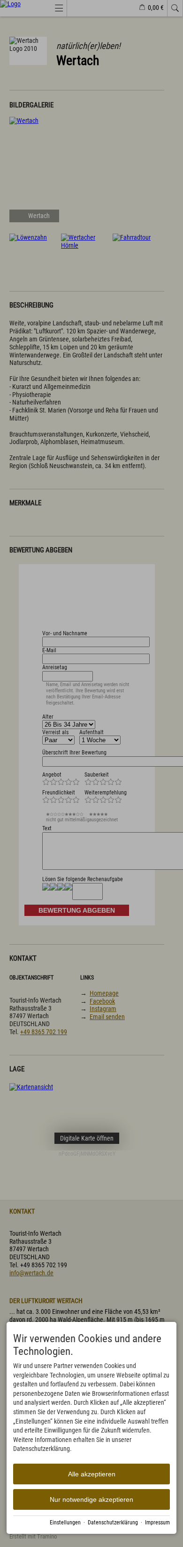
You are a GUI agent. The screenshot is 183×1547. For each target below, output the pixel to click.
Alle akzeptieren (91, 1474)
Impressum (157, 1522)
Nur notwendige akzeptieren (91, 1499)
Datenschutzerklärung (113, 1522)
